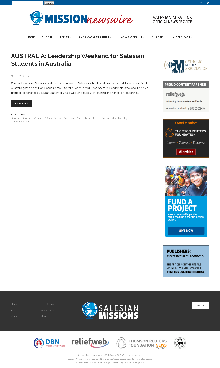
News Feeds (47, 310)
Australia (16, 118)
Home (14, 304)
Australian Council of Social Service (42, 118)
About (14, 310)
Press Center (48, 304)
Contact (15, 316)
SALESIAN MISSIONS (114, 355)
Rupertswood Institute (24, 121)
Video (44, 316)
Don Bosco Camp (74, 118)
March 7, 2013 (22, 76)
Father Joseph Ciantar (97, 118)
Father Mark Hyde (120, 118)
